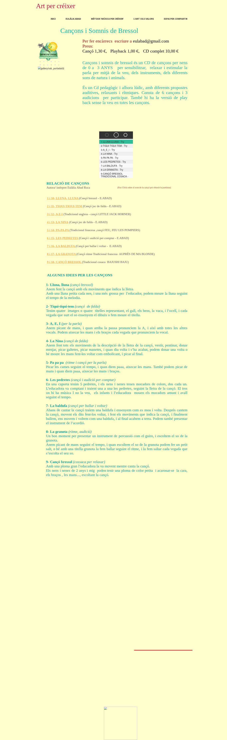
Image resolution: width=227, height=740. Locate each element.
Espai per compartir (175, 18)
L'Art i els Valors (144, 18)
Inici (53, 18)
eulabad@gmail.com (151, 41)
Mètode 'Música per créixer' (107, 18)
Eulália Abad (73, 18)
